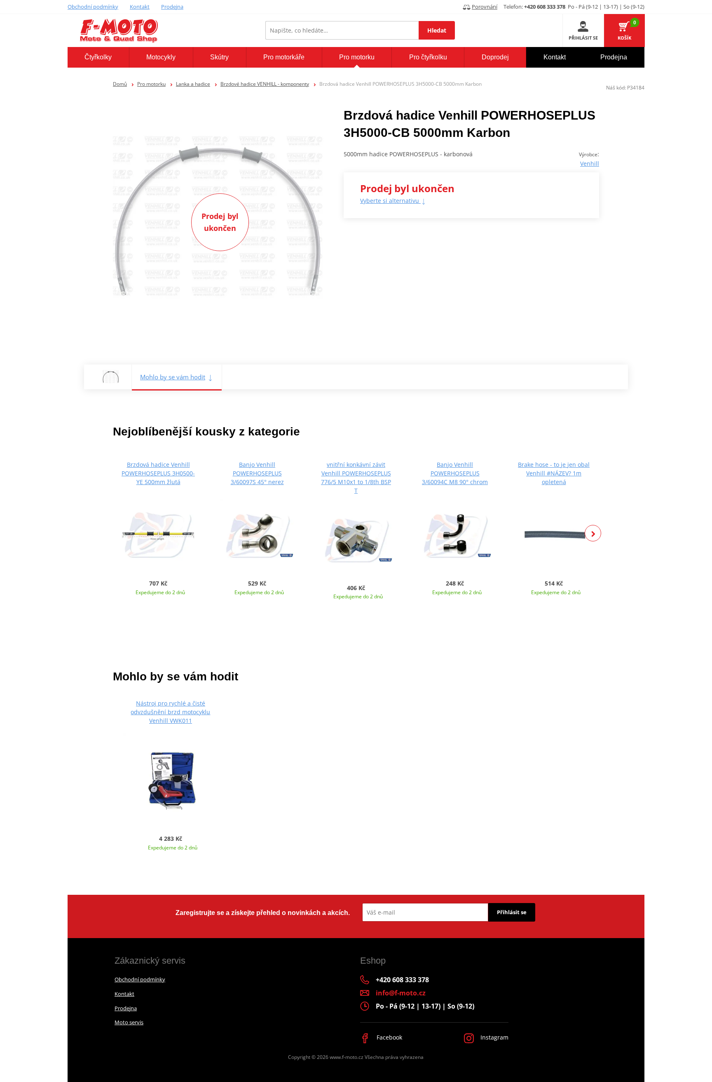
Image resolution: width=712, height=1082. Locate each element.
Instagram (493, 1037)
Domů (120, 83)
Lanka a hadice (193, 83)
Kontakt (140, 6)
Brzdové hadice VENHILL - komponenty (264, 83)
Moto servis (129, 1022)
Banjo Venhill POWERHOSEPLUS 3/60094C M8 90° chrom (455, 473)
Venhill (589, 163)
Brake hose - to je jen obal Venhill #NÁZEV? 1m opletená (554, 473)
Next (593, 533)
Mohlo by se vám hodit (172, 377)
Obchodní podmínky (93, 6)
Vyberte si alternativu (390, 201)
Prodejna (172, 6)
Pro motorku (151, 83)
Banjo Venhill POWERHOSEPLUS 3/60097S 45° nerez (257, 473)
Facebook (388, 1037)
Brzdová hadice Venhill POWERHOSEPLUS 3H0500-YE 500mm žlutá (158, 473)
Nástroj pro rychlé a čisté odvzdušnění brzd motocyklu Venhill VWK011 (170, 711)
